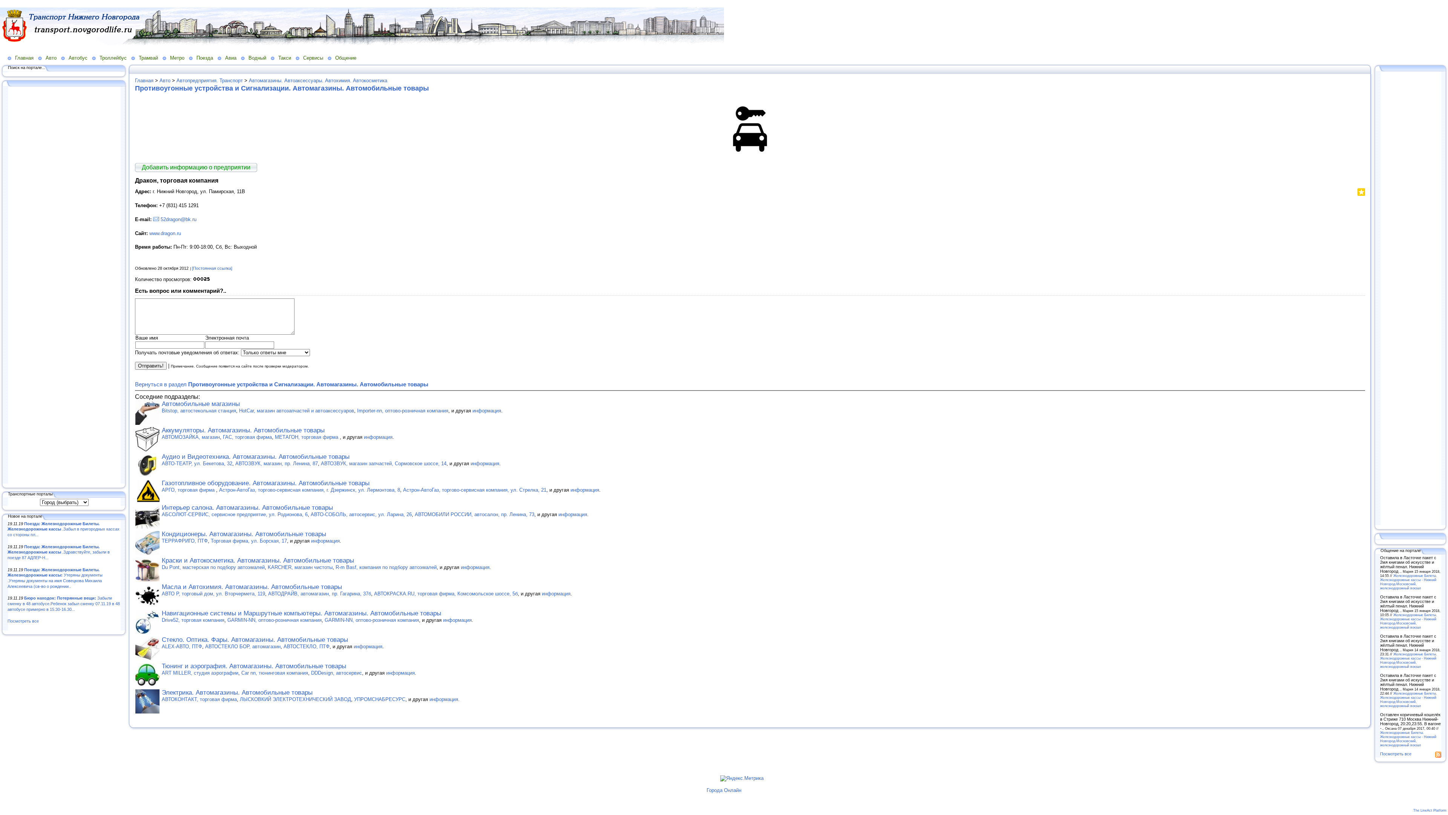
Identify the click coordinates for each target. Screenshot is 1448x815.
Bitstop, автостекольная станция (199, 411)
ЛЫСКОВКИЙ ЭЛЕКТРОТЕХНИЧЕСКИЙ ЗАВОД (295, 699)
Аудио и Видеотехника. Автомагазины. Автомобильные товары (256, 456)
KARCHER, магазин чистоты (300, 567)
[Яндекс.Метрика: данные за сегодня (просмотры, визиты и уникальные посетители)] (742, 778)
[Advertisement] (64, 286)
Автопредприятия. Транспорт (209, 80)
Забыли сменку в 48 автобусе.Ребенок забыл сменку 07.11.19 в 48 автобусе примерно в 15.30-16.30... (64, 603)
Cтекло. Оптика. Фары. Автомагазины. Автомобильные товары (255, 639)
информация (486, 411)
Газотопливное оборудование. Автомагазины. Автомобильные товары (266, 483)
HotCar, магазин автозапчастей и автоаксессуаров (296, 411)
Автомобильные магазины (201, 404)
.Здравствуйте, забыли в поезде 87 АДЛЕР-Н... (59, 552)
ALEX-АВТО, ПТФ (182, 646)
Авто (51, 58)
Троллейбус (113, 58)
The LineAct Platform (1429, 810)
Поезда (204, 58)
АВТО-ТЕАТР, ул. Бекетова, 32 (197, 463)
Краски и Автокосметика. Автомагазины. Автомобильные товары (258, 560)
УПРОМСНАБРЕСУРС (379, 699)
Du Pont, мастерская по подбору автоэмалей (213, 567)
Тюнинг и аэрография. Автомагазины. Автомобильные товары (254, 666)
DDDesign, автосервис (336, 673)
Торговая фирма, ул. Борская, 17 (249, 541)
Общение (345, 58)
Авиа (230, 58)
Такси (284, 58)
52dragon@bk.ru (178, 219)
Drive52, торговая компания (193, 620)
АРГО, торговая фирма (189, 490)
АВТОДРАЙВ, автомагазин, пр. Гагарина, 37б (319, 594)
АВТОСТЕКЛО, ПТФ (307, 646)
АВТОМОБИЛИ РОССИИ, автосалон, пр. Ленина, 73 (474, 514)
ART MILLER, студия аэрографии (200, 673)
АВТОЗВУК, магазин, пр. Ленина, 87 (276, 463)
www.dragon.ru (165, 233)
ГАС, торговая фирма (247, 437)
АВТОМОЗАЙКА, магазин (191, 437)
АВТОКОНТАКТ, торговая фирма (199, 699)
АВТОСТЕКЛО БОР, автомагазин (243, 646)
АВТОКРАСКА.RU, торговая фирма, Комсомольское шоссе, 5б (446, 594)
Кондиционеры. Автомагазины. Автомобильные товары (244, 534)
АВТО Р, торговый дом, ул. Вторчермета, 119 (213, 594)
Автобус (78, 58)
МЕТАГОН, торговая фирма (307, 437)
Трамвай (148, 58)
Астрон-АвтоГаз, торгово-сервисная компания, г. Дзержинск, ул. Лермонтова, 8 (309, 490)
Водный (257, 58)
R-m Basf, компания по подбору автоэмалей (386, 567)
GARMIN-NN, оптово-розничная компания (274, 620)
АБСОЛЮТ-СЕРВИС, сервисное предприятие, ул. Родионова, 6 (235, 514)
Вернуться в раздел (281, 384)
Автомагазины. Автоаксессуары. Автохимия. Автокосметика (318, 80)
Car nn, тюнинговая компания (274, 673)
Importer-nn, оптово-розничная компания (402, 411)
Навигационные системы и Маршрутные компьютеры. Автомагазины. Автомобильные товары (301, 613)
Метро (177, 58)
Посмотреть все (23, 621)
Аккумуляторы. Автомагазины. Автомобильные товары (243, 430)
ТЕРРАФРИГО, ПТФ (185, 541)
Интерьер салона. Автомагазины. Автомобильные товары (247, 507)
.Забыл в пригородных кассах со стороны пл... (64, 529)
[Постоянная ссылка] (212, 268)
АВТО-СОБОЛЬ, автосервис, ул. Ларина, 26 (361, 514)
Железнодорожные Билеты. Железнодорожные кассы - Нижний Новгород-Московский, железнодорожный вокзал (1408, 582)
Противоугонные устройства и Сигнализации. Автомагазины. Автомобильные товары (282, 88)
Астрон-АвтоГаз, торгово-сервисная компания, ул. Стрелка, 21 (474, 490)
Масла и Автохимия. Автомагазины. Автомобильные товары (252, 586)
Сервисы (313, 58)
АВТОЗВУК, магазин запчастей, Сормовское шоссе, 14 (383, 463)
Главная (24, 58)
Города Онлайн (724, 790)
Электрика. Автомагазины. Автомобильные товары (237, 692)
